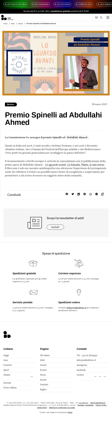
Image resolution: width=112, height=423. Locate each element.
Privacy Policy (101, 405)
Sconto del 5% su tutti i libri (36, 11)
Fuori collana (10, 387)
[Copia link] (103, 194)
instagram (82, 365)
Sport (6, 369)
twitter (80, 374)
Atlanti (7, 374)
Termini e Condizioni (85, 405)
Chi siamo (45, 355)
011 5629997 (83, 403)
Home (6, 23)
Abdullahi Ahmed (77, 137)
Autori (43, 365)
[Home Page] (7, 17)
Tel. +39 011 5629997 (87, 355)
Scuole (43, 379)
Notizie (20, 23)
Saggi (6, 355)
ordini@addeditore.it (76, 307)
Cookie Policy (42, 407)
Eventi (43, 369)
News (13, 23)
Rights (43, 389)
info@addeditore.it (86, 360)
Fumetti (8, 365)
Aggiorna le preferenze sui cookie (62, 407)
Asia (6, 360)
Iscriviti (55, 227)
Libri (42, 360)
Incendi (7, 382)
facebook (81, 369)
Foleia (70, 412)
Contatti (44, 384)
